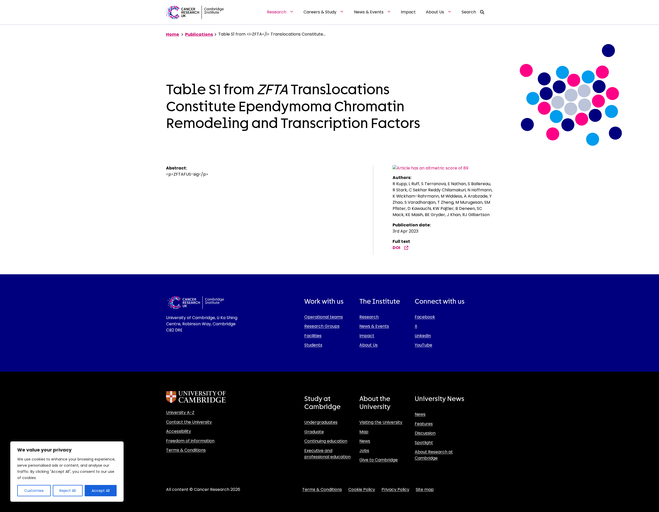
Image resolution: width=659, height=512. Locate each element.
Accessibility (178, 431)
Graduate (314, 432)
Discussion (425, 433)
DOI (396, 248)
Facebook (425, 317)
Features (424, 424)
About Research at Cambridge (434, 455)
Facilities (313, 336)
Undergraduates (320, 422)
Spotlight (424, 443)
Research (369, 317)
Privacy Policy (395, 489)
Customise (34, 490)
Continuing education (325, 441)
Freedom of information (190, 441)
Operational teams (323, 317)
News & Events (374, 326)
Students (313, 345)
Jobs (364, 451)
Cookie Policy (361, 489)
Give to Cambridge (378, 460)
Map (363, 432)
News (364, 441)
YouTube (423, 345)
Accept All (101, 490)
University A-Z (180, 412)
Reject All (67, 490)
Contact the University (189, 422)
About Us (368, 345)
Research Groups (322, 326)
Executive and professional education (327, 454)
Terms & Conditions (186, 450)
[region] (67, 471)
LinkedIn (423, 336)
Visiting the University (380, 422)
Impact (366, 336)
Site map (425, 489)
